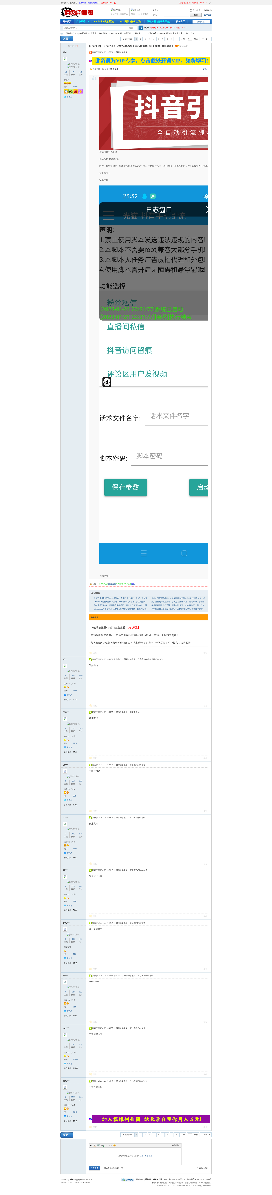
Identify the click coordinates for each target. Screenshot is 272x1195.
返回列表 (128, 39)
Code (110, 1145)
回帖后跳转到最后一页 (113, 1168)
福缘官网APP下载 (108, 3)
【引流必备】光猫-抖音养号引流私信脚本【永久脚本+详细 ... (171, 33)
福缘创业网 (61, 33)
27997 (75, 87)
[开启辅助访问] (178, 2)
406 (73, 939)
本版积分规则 (202, 1168)
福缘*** (66, 52)
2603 (80, 834)
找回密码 (208, 10)
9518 (73, 1097)
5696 (73, 675)
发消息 (69, 97)
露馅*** (66, 1081)
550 (73, 781)
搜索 (131, 28)
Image (98, 1145)
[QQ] (127, 1179)
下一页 (204, 39)
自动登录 (196, 10)
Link (102, 1145)
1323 (73, 728)
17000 (75, 1059)
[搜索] (140, 28)
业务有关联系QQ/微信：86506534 (193, 3)
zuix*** (66, 1028)
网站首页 (67, 21)
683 (73, 992)
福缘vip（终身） (70, 684)
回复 (95, 653)
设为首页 (65, 3)
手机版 (148, 1179)
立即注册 (208, 15)
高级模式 (176, 1145)
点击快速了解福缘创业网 (89, 3)
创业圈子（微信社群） (131, 21)
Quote (106, 1145)
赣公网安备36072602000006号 (199, 1179)
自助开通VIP (82, 21)
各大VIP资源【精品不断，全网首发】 (126, 33)
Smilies (114, 1145)
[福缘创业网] (80, 17)
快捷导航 (200, 21)
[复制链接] (183, 46)
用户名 (155, 10)
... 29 (183, 39)
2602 (73, 834)
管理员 (66, 80)
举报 (205, 653)
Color (94, 1145)
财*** (65, 870)
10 (176, 39)
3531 (73, 886)
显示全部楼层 (121, 52)
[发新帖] (66, 38)
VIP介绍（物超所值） (104, 21)
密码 (155, 15)
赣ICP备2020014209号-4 (174, 1179)
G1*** (65, 817)
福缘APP (139, 1179)
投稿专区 (180, 21)
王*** (65, 976)
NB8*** (66, 712)
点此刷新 (112, 584)
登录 (141, 1156)
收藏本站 (73, 3)
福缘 (72, 1179)
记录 (205, 69)
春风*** (66, 923)
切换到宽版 (210, 2)
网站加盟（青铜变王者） (159, 21)
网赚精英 (67, 947)
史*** (65, 765)
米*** (65, 659)
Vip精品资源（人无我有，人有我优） (92, 33)
